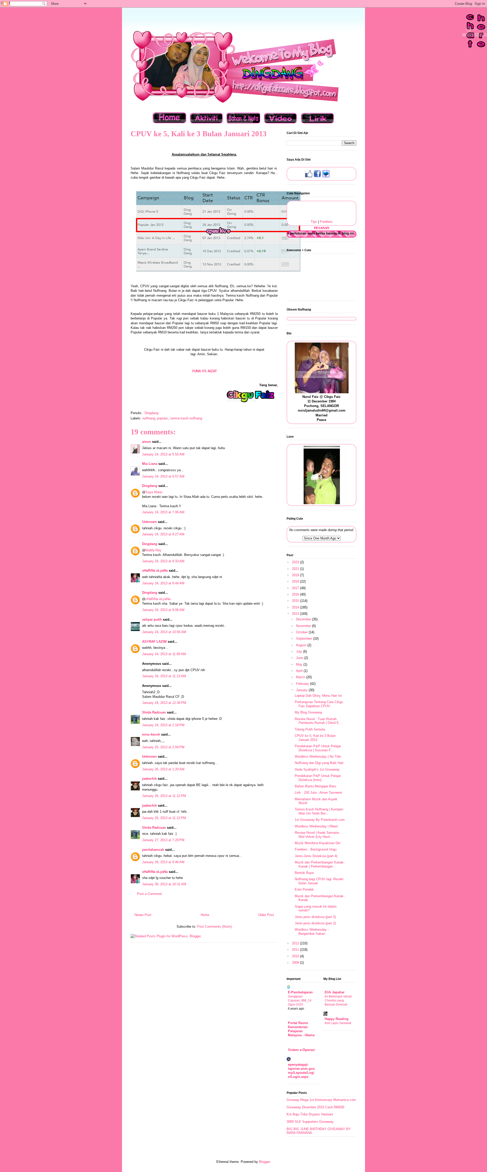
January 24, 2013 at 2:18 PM (163, 725)
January (302, 690)
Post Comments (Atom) (214, 926)
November (304, 626)
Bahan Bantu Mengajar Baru (315, 786)
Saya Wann (153, 492)
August (301, 645)
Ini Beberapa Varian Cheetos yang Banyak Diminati (338, 1000)
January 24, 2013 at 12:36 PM (164, 703)
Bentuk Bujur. (305, 873)
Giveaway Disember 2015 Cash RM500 (315, 1107)
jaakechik (149, 778)
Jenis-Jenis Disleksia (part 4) (316, 856)
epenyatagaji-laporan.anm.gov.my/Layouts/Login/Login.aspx (301, 1071)
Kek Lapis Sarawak (338, 1023)
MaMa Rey (153, 550)
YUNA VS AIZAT (204, 371)
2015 (296, 601)
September (304, 638)
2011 (296, 950)
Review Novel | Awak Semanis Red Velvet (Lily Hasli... (317, 835)
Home (205, 915)
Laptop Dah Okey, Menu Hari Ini (318, 696)
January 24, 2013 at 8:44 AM (163, 583)
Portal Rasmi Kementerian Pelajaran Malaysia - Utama (301, 1029)
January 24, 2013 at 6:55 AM (163, 454)
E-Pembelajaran (300, 992)
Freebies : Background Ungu (316, 849)
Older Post (266, 915)
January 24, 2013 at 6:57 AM (163, 476)
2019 (296, 575)
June (300, 658)
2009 (296, 962)
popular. (162, 418)
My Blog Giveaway (308, 712)
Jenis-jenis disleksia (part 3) (315, 917)
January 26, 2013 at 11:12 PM (164, 796)
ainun (146, 442)
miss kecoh (151, 734)
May (299, 664)
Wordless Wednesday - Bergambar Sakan (312, 932)
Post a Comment (149, 894)
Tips (314, 222)
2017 (296, 588)
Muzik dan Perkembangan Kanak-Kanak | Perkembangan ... (319, 864)
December (304, 619)
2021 (296, 569)
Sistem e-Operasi (301, 1050)
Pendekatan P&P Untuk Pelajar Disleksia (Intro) (318, 778)
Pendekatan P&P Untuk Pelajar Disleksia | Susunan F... (318, 748)
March (301, 677)
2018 (296, 581)
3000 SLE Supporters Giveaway (310, 1122)
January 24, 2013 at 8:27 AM (163, 534)
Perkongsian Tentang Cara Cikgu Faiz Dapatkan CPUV (319, 704)
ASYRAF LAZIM (154, 641)
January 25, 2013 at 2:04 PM (163, 747)
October (302, 632)
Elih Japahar (334, 992)
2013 (296, 614)
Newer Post (142, 915)
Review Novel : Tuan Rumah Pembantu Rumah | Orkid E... (318, 721)
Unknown (149, 522)
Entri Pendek (304, 889)
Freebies (326, 222)
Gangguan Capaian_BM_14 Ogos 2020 (299, 1000)
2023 (296, 562)
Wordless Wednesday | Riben (316, 826)
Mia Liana (149, 464)
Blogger (264, 1162)
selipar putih (152, 619)
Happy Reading (337, 1019)
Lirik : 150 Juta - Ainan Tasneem (318, 792)
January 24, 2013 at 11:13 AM (164, 676)
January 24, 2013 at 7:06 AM (163, 512)
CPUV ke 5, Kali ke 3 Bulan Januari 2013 (315, 738)
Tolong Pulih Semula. (310, 729)
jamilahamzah (153, 850)
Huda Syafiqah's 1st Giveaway (317, 769)
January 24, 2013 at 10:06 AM (164, 632)
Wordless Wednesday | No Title (318, 756)
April (300, 671)
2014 (296, 607)
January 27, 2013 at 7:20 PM (163, 840)
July (299, 651)
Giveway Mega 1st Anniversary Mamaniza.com (321, 1100)
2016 (296, 594)
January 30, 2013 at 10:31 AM (164, 884)
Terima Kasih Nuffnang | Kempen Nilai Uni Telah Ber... (319, 811)
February (303, 684)
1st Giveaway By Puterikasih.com (320, 820)
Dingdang (149, 486)
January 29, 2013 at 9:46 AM (163, 862)
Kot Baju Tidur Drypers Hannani (310, 1114)
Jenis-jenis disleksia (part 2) (315, 923)
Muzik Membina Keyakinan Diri (317, 843)
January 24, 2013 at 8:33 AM (163, 561)
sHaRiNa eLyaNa (155, 570)
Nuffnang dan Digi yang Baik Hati (319, 763)
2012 (296, 943)
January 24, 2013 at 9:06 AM (163, 610)
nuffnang (148, 418)
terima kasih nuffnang (186, 418)
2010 (296, 956)
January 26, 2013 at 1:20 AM (163, 769)
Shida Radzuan (154, 712)
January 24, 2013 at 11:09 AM (164, 654)
